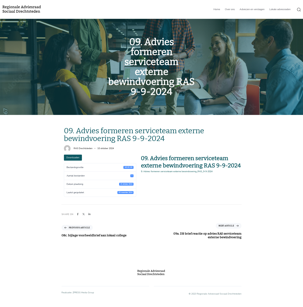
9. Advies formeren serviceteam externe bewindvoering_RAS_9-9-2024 (177, 171)
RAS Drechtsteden (83, 148)
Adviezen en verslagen (252, 9)
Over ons (230, 9)
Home (216, 9)
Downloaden (72, 157)
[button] (299, 9)
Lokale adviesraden (280, 9)
